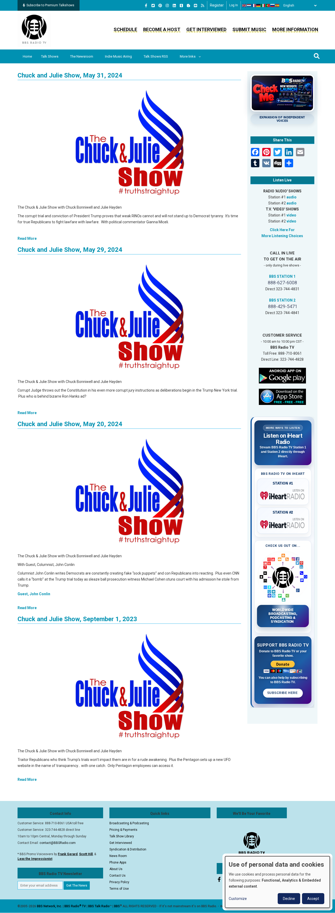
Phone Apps (117, 862)
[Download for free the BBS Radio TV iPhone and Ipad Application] (282, 396)
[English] (244, 5)
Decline (289, 899)
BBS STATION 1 (282, 276)
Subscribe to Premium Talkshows (50, 5)
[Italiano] (263, 5)
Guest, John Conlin (34, 594)
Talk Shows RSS (156, 56)
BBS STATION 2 (282, 300)
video (291, 215)
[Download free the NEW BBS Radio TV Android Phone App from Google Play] (282, 375)
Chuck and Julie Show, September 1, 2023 (77, 619)
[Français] (254, 5)
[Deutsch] (258, 5)
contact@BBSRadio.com (58, 843)
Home (27, 56)
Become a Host (161, 29)
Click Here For (282, 230)
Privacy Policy (119, 882)
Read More (27, 238)
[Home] (34, 30)
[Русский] (272, 5)
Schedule (125, 29)
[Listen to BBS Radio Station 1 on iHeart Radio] (283, 495)
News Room (118, 856)
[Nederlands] (249, 5)
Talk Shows (49, 56)
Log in (233, 5)
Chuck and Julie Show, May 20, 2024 (70, 424)
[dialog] (277, 882)
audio (292, 197)
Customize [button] (238, 899)
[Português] (268, 5)
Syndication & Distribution (127, 849)
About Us (115, 869)
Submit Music (249, 29)
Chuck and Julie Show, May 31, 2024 (70, 75)
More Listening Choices (282, 236)
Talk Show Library (121, 836)
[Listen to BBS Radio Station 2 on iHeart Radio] (283, 523)
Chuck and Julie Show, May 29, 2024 (70, 249)
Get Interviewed (206, 29)
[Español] (277, 5)
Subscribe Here (283, 693)
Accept (313, 899)
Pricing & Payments (123, 830)
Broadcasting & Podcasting (129, 823)
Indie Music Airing (118, 56)
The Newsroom (81, 56)
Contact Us (117, 875)
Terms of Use (119, 888)
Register (217, 5)
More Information (295, 29)
